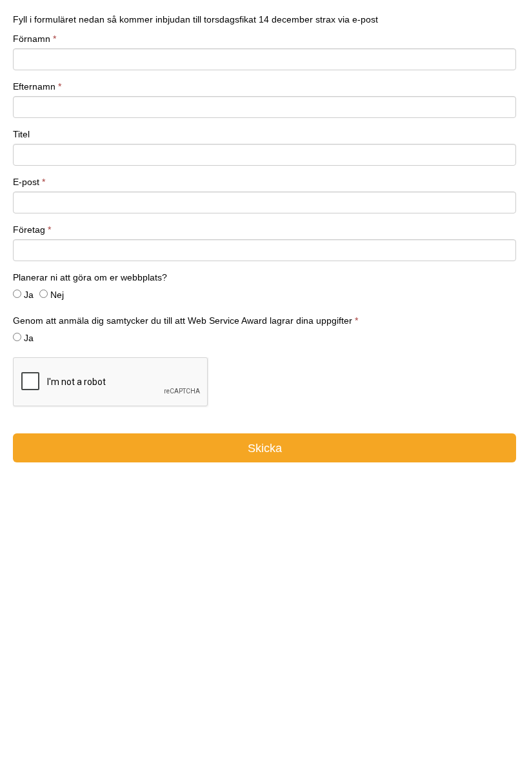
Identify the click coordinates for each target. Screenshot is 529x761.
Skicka (265, 448)
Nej (57, 295)
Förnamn (34, 39)
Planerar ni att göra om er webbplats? (90, 277)
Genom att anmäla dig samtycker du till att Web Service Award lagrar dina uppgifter (185, 320)
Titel (21, 134)
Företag (32, 229)
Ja (28, 295)
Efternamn (37, 86)
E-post (29, 182)
